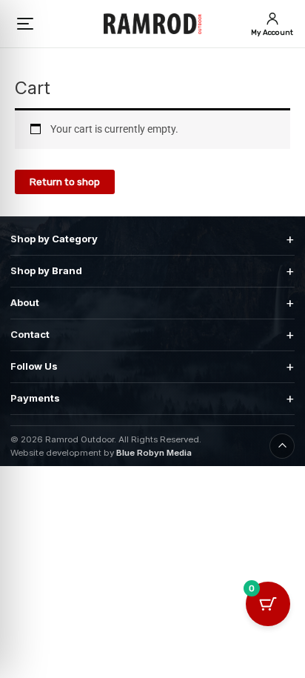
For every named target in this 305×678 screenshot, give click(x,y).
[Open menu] (25, 23)
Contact (152, 334)
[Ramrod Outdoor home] (152, 23)
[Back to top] (282, 446)
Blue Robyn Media (154, 453)
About (152, 302)
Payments (152, 398)
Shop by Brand (152, 271)
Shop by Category (152, 239)
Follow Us (152, 366)
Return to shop (65, 181)
